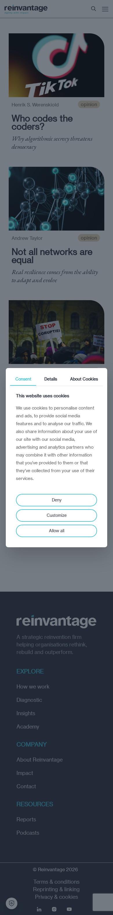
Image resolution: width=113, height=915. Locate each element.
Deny (56, 499)
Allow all (56, 530)
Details (50, 378)
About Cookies (84, 378)
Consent (23, 378)
